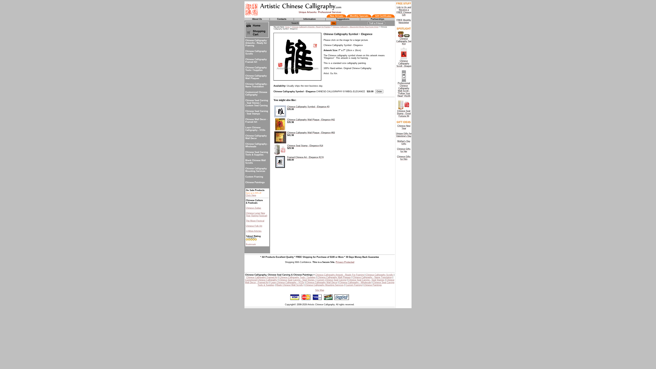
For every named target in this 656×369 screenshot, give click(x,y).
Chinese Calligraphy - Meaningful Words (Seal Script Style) (356, 27)
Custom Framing (254, 176)
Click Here (251, 195)
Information (309, 19)
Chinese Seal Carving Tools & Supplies (256, 153)
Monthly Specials (359, 16)
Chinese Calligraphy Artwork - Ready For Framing (339, 275)
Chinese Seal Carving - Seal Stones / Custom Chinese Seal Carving (312, 280)
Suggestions (342, 19)
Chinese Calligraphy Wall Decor (256, 137)
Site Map (319, 290)
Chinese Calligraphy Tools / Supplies (256, 68)
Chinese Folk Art (254, 226)
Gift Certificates (383, 16)
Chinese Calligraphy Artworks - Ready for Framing (256, 43)
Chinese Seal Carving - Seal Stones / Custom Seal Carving (256, 103)
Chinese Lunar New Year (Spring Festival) (256, 214)
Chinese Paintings (255, 182)
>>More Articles (254, 231)
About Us (257, 19)
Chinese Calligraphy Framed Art (256, 60)
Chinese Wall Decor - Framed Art (256, 120)
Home (287, 27)
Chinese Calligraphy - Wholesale (355, 282)
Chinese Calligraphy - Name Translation (256, 85)
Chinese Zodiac (253, 208)
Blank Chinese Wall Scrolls (289, 285)
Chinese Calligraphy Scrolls (379, 275)
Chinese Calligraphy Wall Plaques (256, 77)
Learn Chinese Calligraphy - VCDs (255, 128)
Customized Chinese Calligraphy (256, 93)
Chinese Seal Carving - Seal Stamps (256, 112)
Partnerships (377, 19)
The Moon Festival (255, 221)
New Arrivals (336, 16)
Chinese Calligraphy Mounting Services (256, 169)
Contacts (281, 19)
